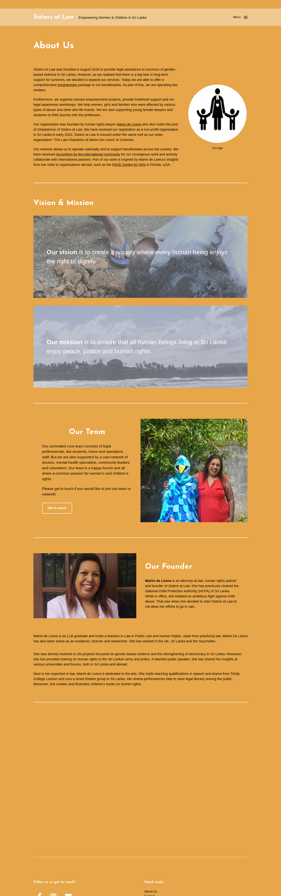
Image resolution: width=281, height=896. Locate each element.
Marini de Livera (129, 124)
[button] (240, 17)
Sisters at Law (53, 17)
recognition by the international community (88, 154)
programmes (67, 85)
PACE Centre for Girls (129, 165)
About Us (150, 891)
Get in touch (57, 508)
